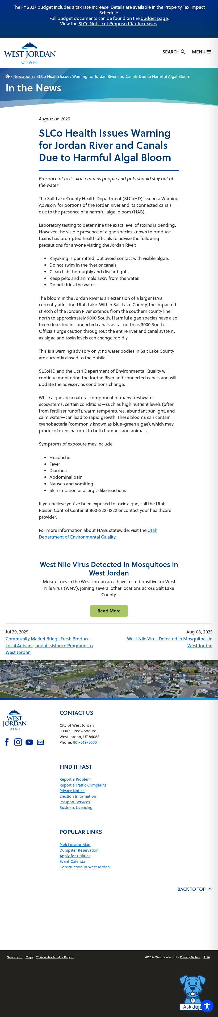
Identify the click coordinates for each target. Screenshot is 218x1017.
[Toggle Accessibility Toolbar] (207, 1006)
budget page (154, 18)
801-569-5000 (85, 742)
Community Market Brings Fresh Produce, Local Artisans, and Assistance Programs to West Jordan (49, 646)
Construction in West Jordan (85, 867)
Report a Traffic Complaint (83, 785)
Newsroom (23, 76)
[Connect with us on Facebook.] (6, 743)
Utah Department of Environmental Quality (98, 533)
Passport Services (75, 802)
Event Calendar (73, 861)
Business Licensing (76, 807)
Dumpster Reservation (79, 850)
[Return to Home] (14, 734)
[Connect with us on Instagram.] (18, 743)
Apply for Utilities (75, 856)
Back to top (192, 889)
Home (8, 76)
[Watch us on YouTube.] (29, 743)
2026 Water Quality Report (55, 957)
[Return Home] (30, 52)
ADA (206, 957)
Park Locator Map (75, 844)
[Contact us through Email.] (40, 743)
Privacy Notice (72, 790)
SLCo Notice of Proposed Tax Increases (117, 23)
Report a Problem (75, 779)
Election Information (78, 796)
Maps (29, 957)
